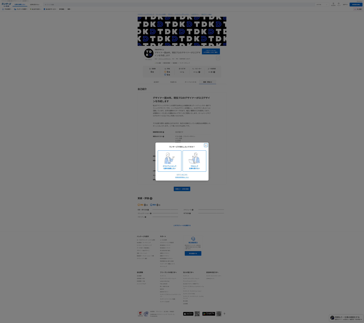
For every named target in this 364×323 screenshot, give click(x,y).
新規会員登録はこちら (182, 177)
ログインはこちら (182, 174)
